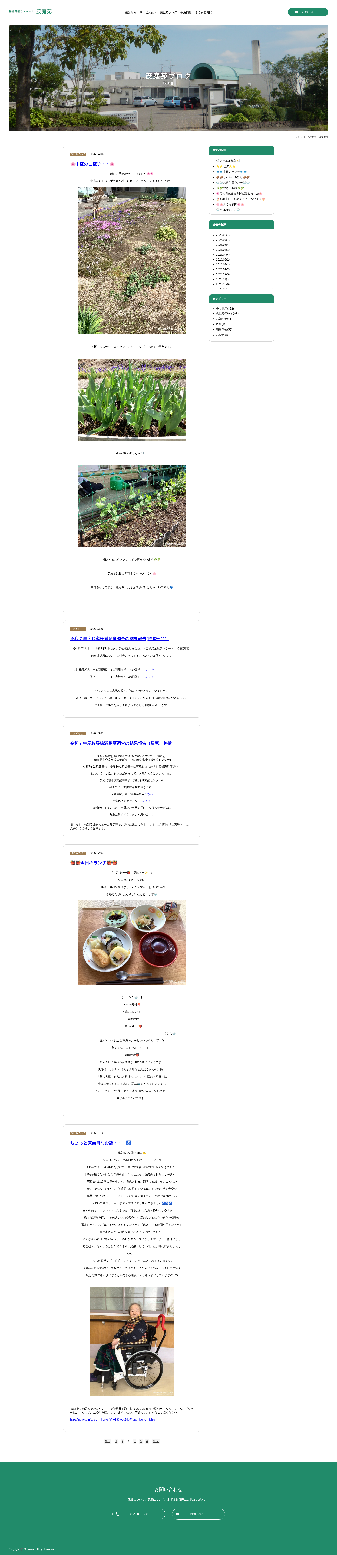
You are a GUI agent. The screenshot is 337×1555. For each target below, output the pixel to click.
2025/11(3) (222, 279)
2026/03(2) (223, 259)
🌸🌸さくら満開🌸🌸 (230, 204)
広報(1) (220, 324)
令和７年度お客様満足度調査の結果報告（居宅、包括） (123, 743)
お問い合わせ (309, 12)
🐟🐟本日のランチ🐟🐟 (231, 171)
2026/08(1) (223, 234)
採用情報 (186, 12)
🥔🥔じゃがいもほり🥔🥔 (233, 177)
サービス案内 (148, 12)
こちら (150, 669)
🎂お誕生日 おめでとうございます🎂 (240, 198)
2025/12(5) (223, 274)
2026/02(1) (223, 264)
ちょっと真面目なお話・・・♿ (100, 1142)
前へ (107, 1441)
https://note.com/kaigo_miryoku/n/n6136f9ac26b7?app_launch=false (112, 1419)
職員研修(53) (224, 329)
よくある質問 (203, 12)
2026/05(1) (223, 249)
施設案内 (130, 12)
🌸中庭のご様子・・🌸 (92, 164)
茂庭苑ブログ (168, 12)
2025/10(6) (223, 284)
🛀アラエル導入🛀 (228, 160)
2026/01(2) (223, 269)
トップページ (299, 137)
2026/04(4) (223, 254)
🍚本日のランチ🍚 (228, 209)
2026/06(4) (223, 244)
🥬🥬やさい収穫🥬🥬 (230, 188)
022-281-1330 (139, 1513)
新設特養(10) (224, 335)
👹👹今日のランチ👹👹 (93, 862)
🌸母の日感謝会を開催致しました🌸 (239, 193)
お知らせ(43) (224, 318)
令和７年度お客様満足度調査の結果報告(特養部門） (119, 638)
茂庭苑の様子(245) (227, 313)
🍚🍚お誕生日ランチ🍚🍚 (233, 182)
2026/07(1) (223, 239)
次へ (156, 1441)
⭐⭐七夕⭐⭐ (226, 166)
